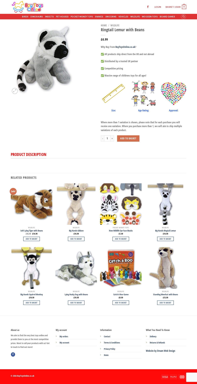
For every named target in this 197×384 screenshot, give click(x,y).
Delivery (153, 336)
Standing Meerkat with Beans (165, 294)
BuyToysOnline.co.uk (125, 47)
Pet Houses (62, 16)
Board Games (167, 16)
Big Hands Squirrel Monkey (31, 294)
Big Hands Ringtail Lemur (165, 230)
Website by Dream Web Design (160, 350)
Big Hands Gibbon (76, 230)
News (106, 355)
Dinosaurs (36, 16)
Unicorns (110, 16)
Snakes (99, 16)
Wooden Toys (150, 16)
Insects (49, 16)
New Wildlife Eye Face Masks (121, 230)
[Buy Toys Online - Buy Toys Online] (40, 7)
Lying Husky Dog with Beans (76, 294)
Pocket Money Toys (82, 16)
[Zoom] (15, 91)
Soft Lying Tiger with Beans (31, 230)
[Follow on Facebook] (148, 7)
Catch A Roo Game (121, 294)
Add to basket (128, 138)
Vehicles (123, 16)
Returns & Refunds (157, 342)
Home (104, 25)
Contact (107, 336)
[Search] (183, 16)
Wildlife (135, 16)
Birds (25, 16)
